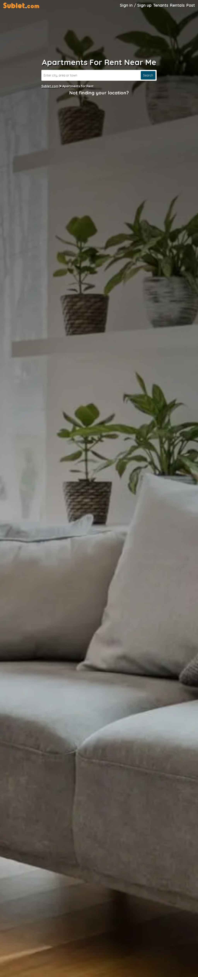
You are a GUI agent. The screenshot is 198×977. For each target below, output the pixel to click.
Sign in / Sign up (136, 5)
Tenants (160, 5)
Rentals (177, 5)
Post (190, 5)
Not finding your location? (99, 93)
